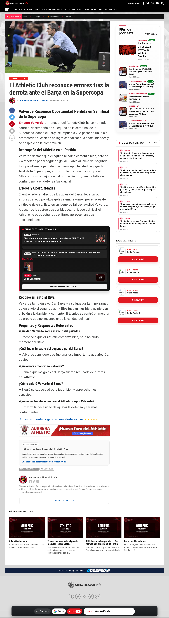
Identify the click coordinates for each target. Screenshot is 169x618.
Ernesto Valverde (31, 123)
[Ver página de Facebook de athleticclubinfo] (71, 596)
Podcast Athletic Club (54, 9)
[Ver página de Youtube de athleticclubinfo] (97, 596)
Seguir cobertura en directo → (64, 287)
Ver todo (153, 143)
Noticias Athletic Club (26, 9)
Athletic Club (47, 469)
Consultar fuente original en (51, 419)
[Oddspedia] (98, 570)
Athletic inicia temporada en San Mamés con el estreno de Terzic (102, 542)
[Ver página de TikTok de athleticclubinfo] (91, 596)
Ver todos (150, 34)
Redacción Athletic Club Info (34, 100)
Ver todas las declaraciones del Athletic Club (44, 462)
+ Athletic (110, 9)
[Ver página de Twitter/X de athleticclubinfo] (78, 596)
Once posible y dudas (134, 541)
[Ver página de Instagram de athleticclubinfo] (84, 596)
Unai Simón (27, 259)
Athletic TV (75, 9)
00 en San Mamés (18, 541)
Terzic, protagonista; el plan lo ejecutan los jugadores (63, 542)
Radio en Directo (93, 9)
